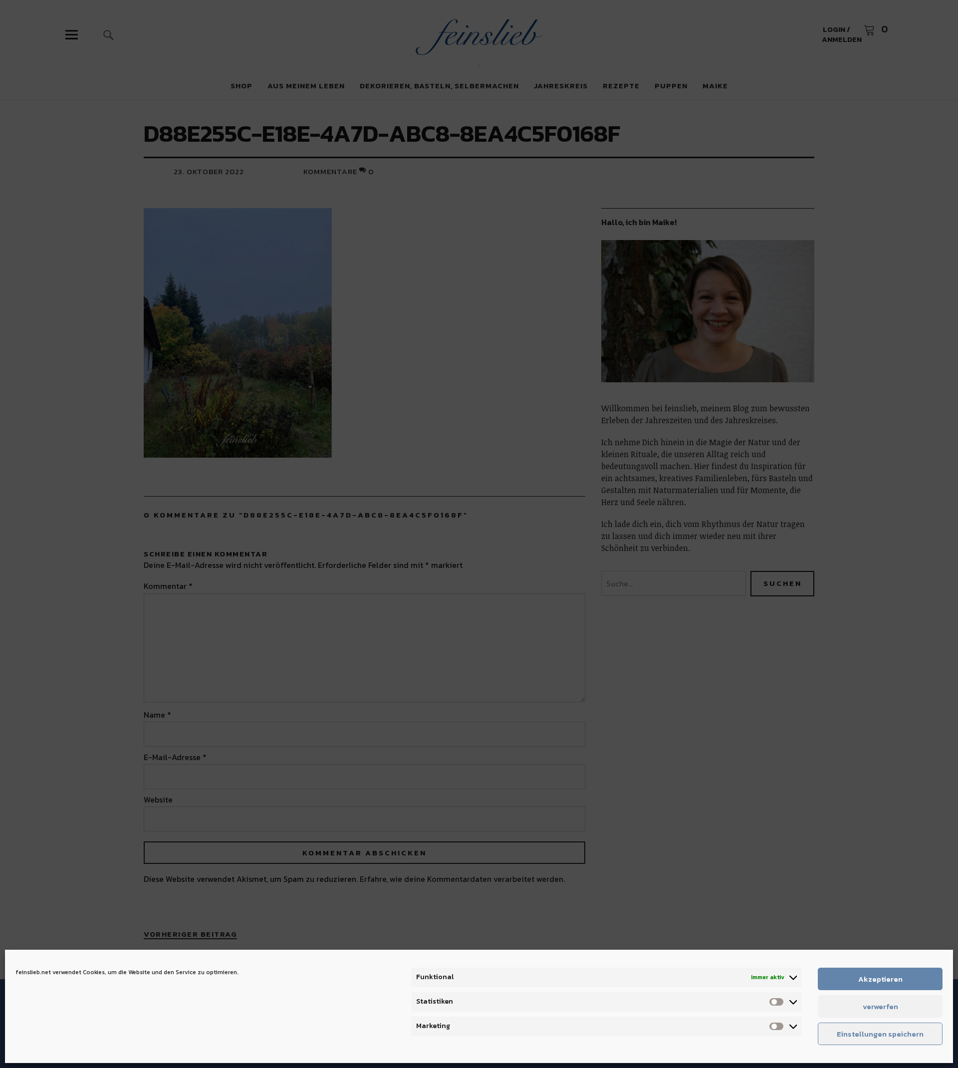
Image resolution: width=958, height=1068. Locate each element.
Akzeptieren (880, 979)
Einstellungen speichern (880, 1034)
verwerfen (880, 1006)
